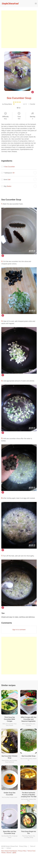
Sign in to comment (19, 629)
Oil (13, 173)
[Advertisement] (19, 29)
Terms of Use (31, 850)
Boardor (9, 852)
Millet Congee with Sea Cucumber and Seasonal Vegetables (28, 719)
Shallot (9, 186)
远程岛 (14, 852)
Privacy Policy (23, 846)
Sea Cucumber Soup (28, 756)
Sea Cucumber (10, 166)
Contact (8, 848)
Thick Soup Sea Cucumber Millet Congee (9, 719)
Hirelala (3, 852)
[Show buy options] (35, 172)
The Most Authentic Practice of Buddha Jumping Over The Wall (28, 794)
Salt (9, 179)
